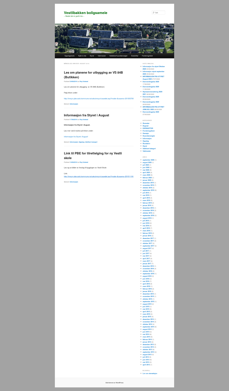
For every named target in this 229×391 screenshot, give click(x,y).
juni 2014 (146, 332)
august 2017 (147, 248)
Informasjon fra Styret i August (86, 115)
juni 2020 (146, 167)
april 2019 (146, 198)
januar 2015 (147, 316)
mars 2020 (146, 175)
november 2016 (148, 268)
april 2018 (146, 228)
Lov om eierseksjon (150, 373)
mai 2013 (146, 362)
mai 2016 (146, 281)
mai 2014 (146, 334)
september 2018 (148, 215)
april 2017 (146, 258)
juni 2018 (146, 223)
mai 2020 (146, 170)
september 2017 (148, 246)
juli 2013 (146, 357)
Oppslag (81, 142)
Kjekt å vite (82, 56)
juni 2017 (146, 253)
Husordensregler (149, 136)
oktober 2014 (147, 324)
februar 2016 (147, 289)
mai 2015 (146, 309)
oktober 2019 (147, 187)
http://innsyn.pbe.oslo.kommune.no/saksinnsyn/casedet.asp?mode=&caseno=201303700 (99, 98)
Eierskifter (134, 56)
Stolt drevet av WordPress (114, 383)
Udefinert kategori (91, 142)
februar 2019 (147, 203)
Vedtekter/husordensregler (118, 56)
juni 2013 (146, 359)
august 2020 (147, 162)
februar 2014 (147, 339)
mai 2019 (146, 195)
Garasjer (146, 133)
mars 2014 (146, 337)
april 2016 (146, 284)
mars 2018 (146, 230)
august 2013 (147, 354)
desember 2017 (148, 238)
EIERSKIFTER (148, 128)
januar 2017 (147, 263)
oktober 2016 (147, 271)
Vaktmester (102, 56)
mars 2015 (146, 314)
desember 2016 (148, 266)
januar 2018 (147, 235)
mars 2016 (146, 286)
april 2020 (146, 172)
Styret (92, 56)
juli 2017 (146, 251)
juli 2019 (146, 192)
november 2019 (148, 185)
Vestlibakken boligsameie (85, 12)
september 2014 (148, 327)
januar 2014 (147, 342)
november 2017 (148, 241)
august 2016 (147, 276)
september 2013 (148, 352)
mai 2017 (146, 256)
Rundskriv (146, 143)
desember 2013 (148, 344)
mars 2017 (146, 261)
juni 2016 (146, 279)
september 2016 (148, 273)
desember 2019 (148, 182)
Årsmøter (146, 123)
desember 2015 (148, 294)
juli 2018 (146, 220)
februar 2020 (147, 177)
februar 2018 (147, 233)
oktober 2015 (147, 299)
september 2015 (148, 301)
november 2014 (148, 322)
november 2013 (148, 347)
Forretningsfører (147, 56)
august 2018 (147, 218)
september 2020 (148, 160)
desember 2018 (148, 208)
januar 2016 (147, 291)
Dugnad (145, 126)
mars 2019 (146, 200)
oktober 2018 (147, 213)
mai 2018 (146, 225)
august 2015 (147, 304)
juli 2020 (146, 165)
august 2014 (147, 329)
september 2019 (148, 190)
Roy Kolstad (84, 81)
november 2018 (148, 210)
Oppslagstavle (69, 56)
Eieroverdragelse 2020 (151, 81)
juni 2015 (146, 306)
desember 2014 (148, 319)
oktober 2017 (147, 243)
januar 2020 (147, 180)
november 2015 (148, 296)
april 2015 (146, 311)
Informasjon (74, 104)
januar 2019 (147, 205)
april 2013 (146, 364)
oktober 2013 (147, 349)
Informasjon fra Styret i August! (76, 136)
